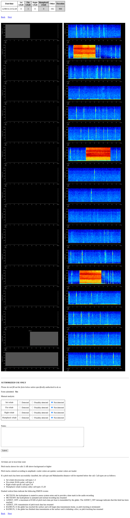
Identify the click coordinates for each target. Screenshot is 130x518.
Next (10, 17)
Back (3, 17)
